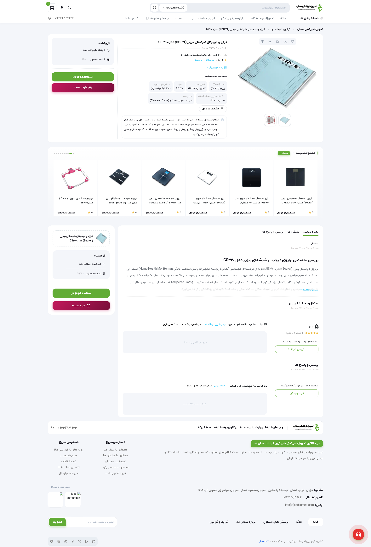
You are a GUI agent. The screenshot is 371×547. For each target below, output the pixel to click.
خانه (283, 18)
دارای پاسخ (192, 385)
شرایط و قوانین (219, 522)
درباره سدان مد (246, 522)
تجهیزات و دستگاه (262, 18)
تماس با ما (131, 18)
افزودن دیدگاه (296, 349)
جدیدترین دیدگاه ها (214, 324)
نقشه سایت (263, 541)
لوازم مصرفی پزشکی (233, 18)
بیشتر (285, 153)
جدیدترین (219, 385)
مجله (178, 18)
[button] (73, 153)
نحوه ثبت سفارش (115, 461)
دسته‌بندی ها (309, 18)
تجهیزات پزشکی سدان (310, 29)
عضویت (57, 522)
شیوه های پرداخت (115, 473)
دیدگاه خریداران (171, 324)
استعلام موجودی (82, 77)
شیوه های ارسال (68, 473)
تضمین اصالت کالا (69, 467)
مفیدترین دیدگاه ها (192, 324)
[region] (185, 30)
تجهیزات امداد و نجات (201, 18)
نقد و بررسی (310, 232)
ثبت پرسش (297, 393)
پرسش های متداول (157, 18)
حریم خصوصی (68, 455)
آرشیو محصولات (175, 8)
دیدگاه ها (293, 232)
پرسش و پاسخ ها (272, 232)
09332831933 (64, 18)
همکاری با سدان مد (115, 450)
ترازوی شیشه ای (280, 29)
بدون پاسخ (206, 385)
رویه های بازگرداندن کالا (68, 450)
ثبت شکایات (68, 461)
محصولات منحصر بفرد (115, 467)
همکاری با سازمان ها (115, 455)
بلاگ (299, 522)
